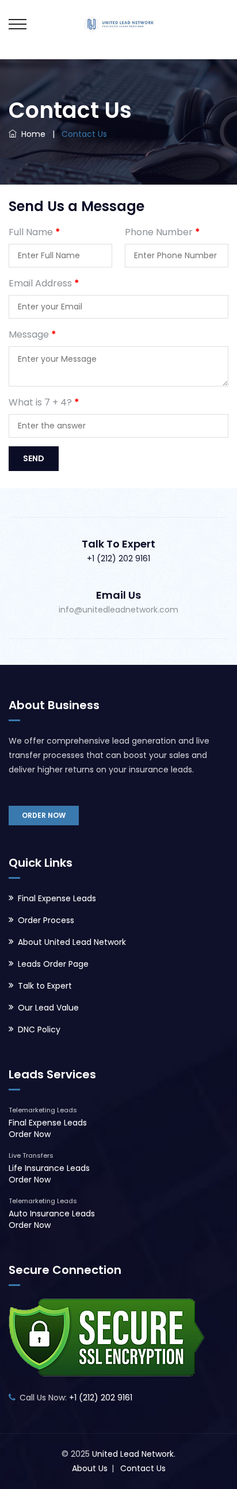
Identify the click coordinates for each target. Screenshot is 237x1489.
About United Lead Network (72, 942)
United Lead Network (133, 1454)
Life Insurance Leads (49, 1168)
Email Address (44, 283)
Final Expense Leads (57, 898)
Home (31, 134)
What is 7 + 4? (44, 402)
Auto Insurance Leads (52, 1213)
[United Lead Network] (118, 23)
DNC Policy (39, 1029)
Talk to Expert (45, 986)
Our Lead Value (48, 1007)
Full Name (34, 232)
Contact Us (143, 1468)
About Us (90, 1468)
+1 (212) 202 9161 (118, 558)
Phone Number (162, 232)
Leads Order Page (53, 964)
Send (33, 458)
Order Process (46, 920)
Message (32, 334)
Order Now (44, 815)
